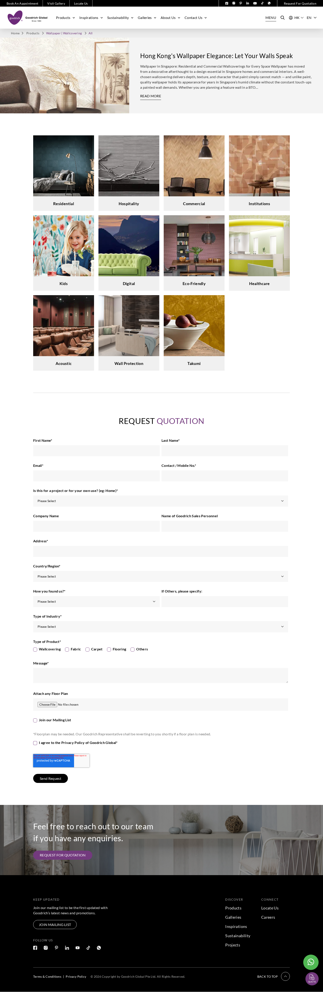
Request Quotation (308, 968)
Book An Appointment (22, 3)
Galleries (145, 17)
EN (309, 17)
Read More (150, 96)
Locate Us (81, 3)
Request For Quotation (300, 3)
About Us (168, 17)
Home (15, 33)
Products (63, 17)
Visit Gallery (56, 3)
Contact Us (193, 17)
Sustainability (118, 17)
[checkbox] (160, 650)
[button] (273, 976)
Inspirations (88, 17)
